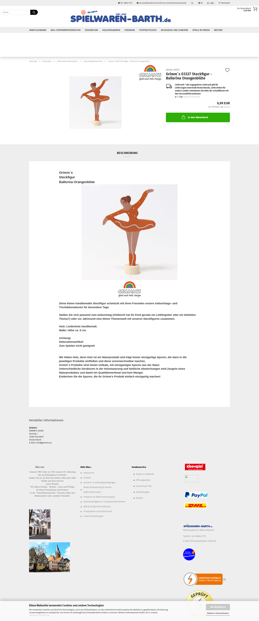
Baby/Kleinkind (37, 30)
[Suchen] (192, 3)
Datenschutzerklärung (39, 615)
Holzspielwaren (111, 30)
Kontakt (87, 477)
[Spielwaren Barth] (120, 16)
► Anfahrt (138, 498)
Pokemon (130, 30)
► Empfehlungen (141, 492)
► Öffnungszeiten (141, 480)
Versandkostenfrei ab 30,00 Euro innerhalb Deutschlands (162, 3)
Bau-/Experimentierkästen (65, 30)
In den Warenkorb (198, 117)
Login (211, 3)
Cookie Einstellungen (93, 516)
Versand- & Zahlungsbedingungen (99, 482)
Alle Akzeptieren (218, 607)
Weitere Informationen (218, 613)
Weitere (218, 30)
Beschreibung (127, 153)
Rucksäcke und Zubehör (174, 30)
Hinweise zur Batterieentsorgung (99, 497)
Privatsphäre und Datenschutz (97, 511)
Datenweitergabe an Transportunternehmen (104, 501)
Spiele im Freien (201, 30)
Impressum (88, 473)
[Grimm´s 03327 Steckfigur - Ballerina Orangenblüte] (95, 102)
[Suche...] (34, 12)
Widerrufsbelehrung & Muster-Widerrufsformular (97, 489)
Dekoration (91, 30)
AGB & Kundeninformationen (97, 506)
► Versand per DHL (142, 486)
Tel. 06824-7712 (126, 3)
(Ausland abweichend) (192, 97)
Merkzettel (225, 3)
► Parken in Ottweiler (143, 474)
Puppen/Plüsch (147, 30)
